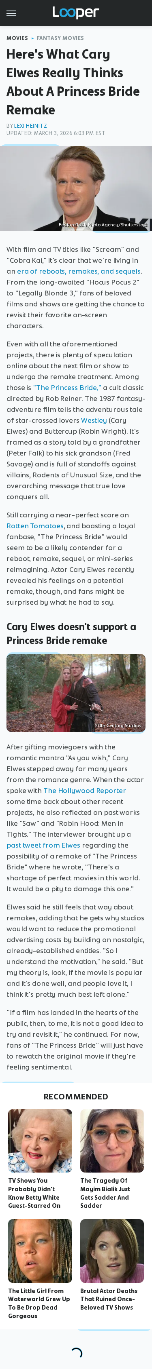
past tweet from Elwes (43, 845)
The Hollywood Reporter (84, 790)
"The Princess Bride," (67, 387)
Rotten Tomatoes (35, 526)
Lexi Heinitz (30, 125)
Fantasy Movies (60, 38)
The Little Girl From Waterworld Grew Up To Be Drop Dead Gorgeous (39, 1303)
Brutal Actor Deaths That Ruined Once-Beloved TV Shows (108, 1299)
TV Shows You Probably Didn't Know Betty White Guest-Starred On (34, 1193)
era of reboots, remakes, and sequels (79, 271)
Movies (17, 38)
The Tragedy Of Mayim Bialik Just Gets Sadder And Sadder (105, 1193)
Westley (94, 420)
